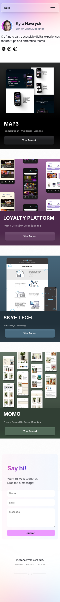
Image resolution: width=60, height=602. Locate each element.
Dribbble (19, 564)
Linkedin (41, 564)
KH (7, 8)
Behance (30, 564)
